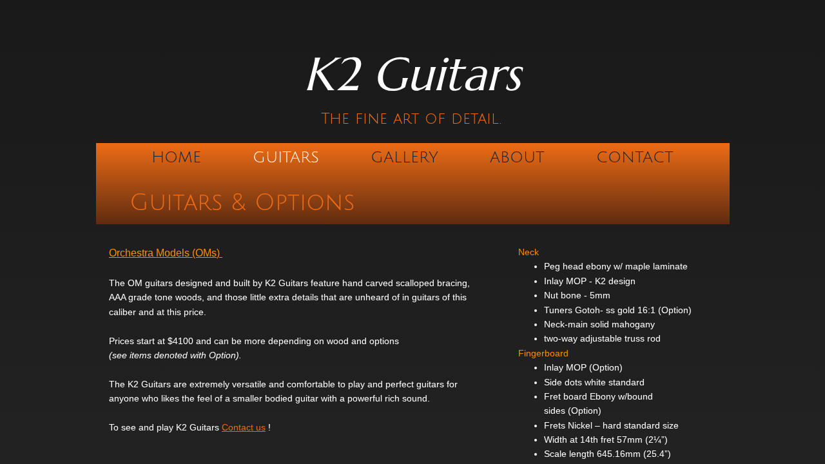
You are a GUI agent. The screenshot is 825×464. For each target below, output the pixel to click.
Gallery (404, 157)
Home (176, 157)
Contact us (244, 427)
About (517, 157)
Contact (635, 157)
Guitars (286, 157)
